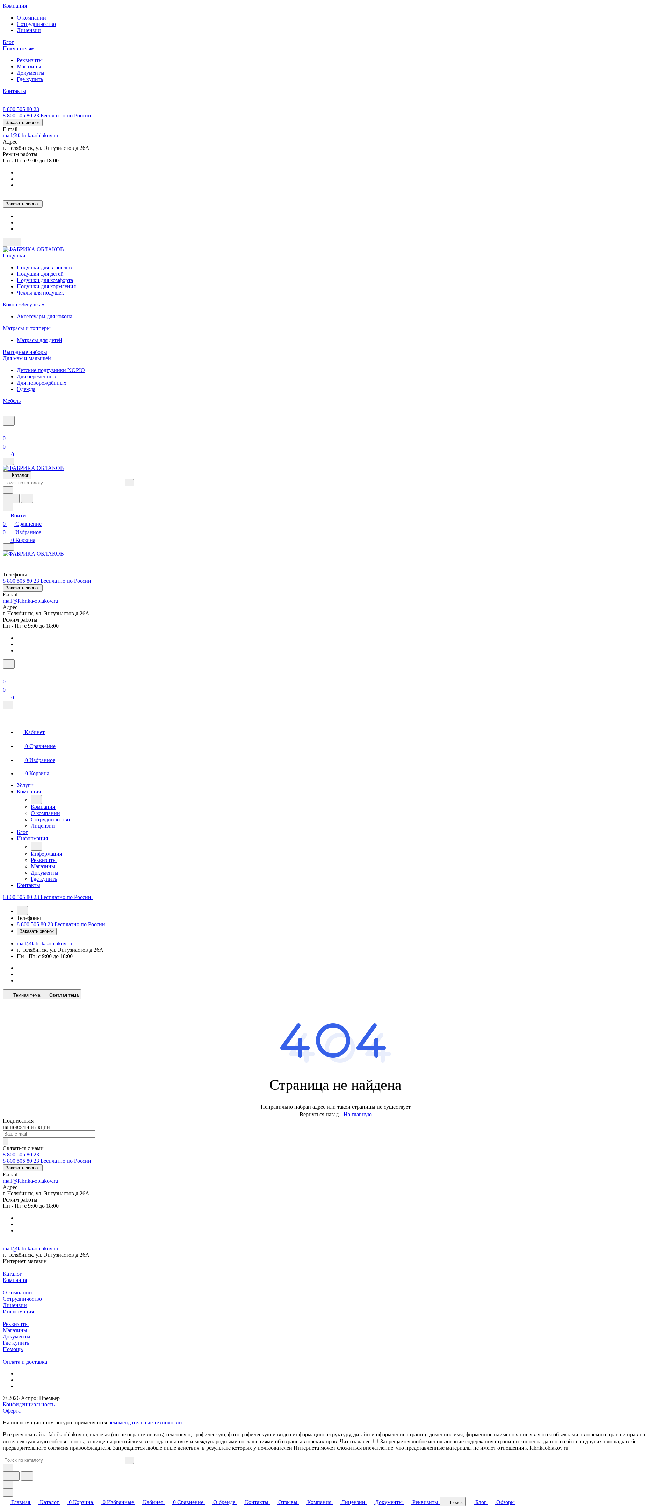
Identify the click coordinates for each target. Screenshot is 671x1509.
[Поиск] (9, 421)
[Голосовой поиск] (11, 498)
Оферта (12, 1411)
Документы (30, 73)
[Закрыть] (8, 705)
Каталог (12, 1274)
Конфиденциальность (29, 1404)
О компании (31, 18)
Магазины (29, 67)
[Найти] (27, 498)
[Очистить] (129, 482)
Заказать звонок (23, 122)
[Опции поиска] (8, 490)
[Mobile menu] (8, 547)
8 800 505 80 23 (21, 109)
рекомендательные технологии (145, 1422)
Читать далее (355, 1441)
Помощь (13, 1349)
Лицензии (29, 30)
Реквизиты (30, 60)
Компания (15, 1280)
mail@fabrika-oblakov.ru (30, 135)
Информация (18, 1311)
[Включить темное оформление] (12, 242)
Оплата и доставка (25, 1362)
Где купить (30, 79)
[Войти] (6, 430)
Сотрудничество (36, 24)
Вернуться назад (319, 1114)
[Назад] (36, 799)
